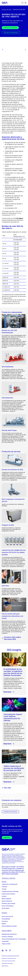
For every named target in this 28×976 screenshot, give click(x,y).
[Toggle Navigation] (25, 3)
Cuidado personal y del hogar (10, 891)
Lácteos (4, 896)
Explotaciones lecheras (8, 894)
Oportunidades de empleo (9, 926)
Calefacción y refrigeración (9, 884)
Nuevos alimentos (7, 901)
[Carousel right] (25, 49)
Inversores (5, 921)
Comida (4, 889)
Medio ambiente (6, 898)
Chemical (4, 886)
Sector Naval (5, 908)
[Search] (23, 3)
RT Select (19, 218)
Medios (4, 923)
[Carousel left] (3, 49)
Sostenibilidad (6, 919)
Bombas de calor (6, 9)
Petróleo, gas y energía (8, 903)
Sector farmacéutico (8, 906)
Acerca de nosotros (7, 916)
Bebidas (4, 882)
